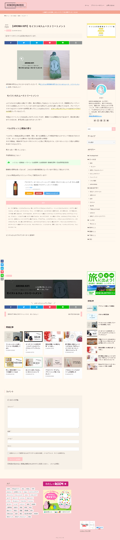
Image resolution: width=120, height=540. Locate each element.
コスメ (26, 495)
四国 (21, 507)
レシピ (16, 504)
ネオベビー (30, 498)
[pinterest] (101, 120)
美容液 (36, 513)
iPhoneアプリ (16, 489)
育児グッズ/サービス (95, 191)
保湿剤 (33, 504)
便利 (28, 504)
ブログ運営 (93, 181)
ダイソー (15, 498)
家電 (25, 507)
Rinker (31, 187)
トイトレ (22, 498)
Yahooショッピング (52, 193)
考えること (93, 224)
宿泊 (30, 507)
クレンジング (18, 495)
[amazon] (104, 120)
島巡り (16, 510)
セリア (8, 498)
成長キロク (93, 195)
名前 (9, 431)
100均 (8, 489)
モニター (9, 30)
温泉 (16, 513)
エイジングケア (33, 492)
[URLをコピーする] (75, 42)
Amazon (29, 193)
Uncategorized (93, 155)
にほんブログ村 (85, 531)
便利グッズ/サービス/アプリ (97, 216)
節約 (91, 163)
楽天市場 (39, 193)
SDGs (28, 489)
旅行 (31, 510)
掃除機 (26, 510)
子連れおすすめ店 (95, 209)
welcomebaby (93, 184)
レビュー (22, 504)
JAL (23, 489)
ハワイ (8, 501)
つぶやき (92, 220)
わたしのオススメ (95, 173)
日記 (90, 239)
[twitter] (95, 120)
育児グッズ (10, 517)
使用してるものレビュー (96, 170)
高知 (29, 517)
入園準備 (9, 507)
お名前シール (17, 492)
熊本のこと (92, 227)
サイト (9, 446)
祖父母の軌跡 (28, 513)
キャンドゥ (10, 495)
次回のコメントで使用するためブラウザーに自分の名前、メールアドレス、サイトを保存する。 (37, 453)
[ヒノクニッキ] (15, 5)
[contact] (107, 120)
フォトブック (93, 177)
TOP (33, 489)
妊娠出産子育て (94, 188)
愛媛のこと (92, 231)
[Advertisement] (43, 255)
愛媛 (21, 510)
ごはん (25, 492)
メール (10, 439)
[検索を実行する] (114, 129)
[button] (10, 42)
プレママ (23, 501)
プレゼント (16, 501)
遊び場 (92, 206)
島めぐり (9, 510)
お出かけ (92, 213)
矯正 (21, 513)
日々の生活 (92, 159)
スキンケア (34, 495)
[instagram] (98, 120)
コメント (11, 406)
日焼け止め (10, 513)
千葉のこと (92, 235)
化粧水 (16, 507)
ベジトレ (30, 501)
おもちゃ (92, 202)
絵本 (91, 199)
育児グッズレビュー (20, 517)
